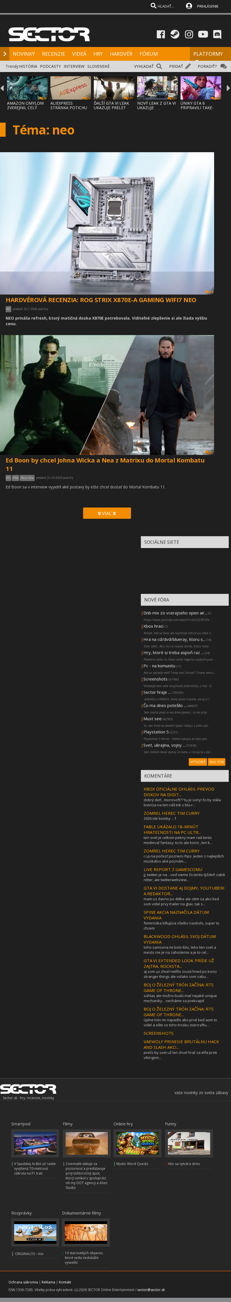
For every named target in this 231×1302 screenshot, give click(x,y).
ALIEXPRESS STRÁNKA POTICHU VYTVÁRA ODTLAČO (69, 107)
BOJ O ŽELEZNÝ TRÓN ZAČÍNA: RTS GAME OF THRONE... (179, 987)
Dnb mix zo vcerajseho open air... (175, 613)
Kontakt (65, 1282)
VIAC (107, 513)
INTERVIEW (74, 66)
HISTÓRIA (28, 66)
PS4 (15, 477)
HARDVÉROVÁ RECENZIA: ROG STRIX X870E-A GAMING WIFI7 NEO (101, 299)
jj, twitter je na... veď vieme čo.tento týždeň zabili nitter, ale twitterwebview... (184, 877)
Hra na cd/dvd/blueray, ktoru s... (174, 639)
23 (211, 453)
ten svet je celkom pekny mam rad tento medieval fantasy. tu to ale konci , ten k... (178, 840)
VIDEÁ (79, 53)
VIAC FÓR (216, 762)
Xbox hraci (153, 626)
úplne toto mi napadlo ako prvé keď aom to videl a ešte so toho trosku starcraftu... (180, 1022)
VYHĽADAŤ (144, 66)
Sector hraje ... (157, 692)
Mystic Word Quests (132, 1163)
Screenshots (155, 679)
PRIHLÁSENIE (208, 6)
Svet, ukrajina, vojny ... (164, 745)
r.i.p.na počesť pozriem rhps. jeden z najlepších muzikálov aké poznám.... (184, 859)
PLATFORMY (208, 53)
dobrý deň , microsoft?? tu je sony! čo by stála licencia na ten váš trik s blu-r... (182, 802)
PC (8, 309)
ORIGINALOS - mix (29, 1253)
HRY (98, 53)
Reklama (48, 1282)
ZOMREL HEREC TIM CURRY (172, 813)
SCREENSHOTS (159, 1033)
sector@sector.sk (151, 1289)
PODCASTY (50, 66)
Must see (152, 718)
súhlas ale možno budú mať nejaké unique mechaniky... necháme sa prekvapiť (180, 998)
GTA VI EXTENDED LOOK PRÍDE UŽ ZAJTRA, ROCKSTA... (179, 963)
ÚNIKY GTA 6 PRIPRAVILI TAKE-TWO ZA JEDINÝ (197, 107)
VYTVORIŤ (198, 762)
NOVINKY (24, 53)
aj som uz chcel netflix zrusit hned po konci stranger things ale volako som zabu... (180, 974)
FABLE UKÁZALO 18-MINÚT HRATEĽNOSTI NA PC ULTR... (172, 829)
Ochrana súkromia (23, 1282)
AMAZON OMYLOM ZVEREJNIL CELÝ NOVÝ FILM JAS (25, 107)
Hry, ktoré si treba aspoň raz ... (173, 652)
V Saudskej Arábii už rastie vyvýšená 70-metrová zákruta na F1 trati (35, 1168)
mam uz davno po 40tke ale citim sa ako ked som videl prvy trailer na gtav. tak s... (181, 901)
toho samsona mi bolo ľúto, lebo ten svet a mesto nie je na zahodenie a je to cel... (180, 950)
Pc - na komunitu (159, 665)
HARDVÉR (121, 53)
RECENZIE (53, 53)
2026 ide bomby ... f (160, 818)
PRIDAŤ (176, 66)
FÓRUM (148, 53)
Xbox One (27, 477)
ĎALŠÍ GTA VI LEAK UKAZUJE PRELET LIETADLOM (111, 107)
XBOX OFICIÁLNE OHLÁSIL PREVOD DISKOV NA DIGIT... (179, 791)
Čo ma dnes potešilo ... (164, 705)
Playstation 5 (156, 732)
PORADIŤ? (207, 66)
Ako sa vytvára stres (184, 1163)
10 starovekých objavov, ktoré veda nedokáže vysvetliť (84, 1258)
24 (211, 291)
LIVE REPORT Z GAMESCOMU (173, 869)
